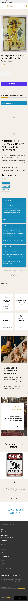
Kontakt (3, 560)
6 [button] (18, 498)
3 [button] (13, 498)
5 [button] (16, 498)
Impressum (3, 549)
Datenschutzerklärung (6, 568)
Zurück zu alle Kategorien (15, 511)
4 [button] (14, 498)
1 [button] (9, 498)
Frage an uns (6, 189)
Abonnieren (21, 587)
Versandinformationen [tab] (16, 95)
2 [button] (11, 498)
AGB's (2, 552)
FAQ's (2, 563)
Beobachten (6, 186)
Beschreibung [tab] (4, 95)
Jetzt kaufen (6, 183)
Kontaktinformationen (6, 547)
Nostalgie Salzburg (9, 597)
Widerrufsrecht (4, 565)
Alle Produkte (4, 544)
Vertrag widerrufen (20, 598)
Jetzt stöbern (17, 426)
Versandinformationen (6, 571)
